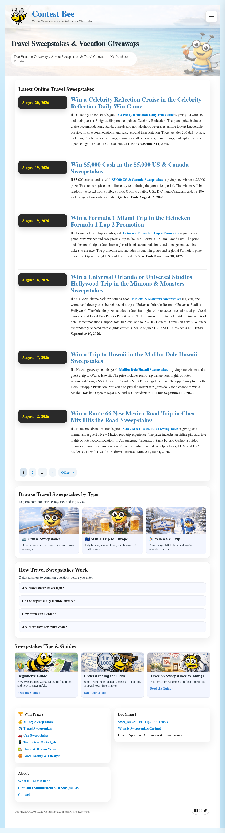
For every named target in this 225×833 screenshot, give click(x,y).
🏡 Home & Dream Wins (37, 748)
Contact (24, 794)
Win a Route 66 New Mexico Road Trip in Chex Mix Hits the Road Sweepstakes (133, 416)
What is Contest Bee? (34, 780)
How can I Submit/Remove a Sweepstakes (48, 787)
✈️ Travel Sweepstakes (35, 728)
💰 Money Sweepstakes (35, 721)
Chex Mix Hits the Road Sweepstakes (150, 428)
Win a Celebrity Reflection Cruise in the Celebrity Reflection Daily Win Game (136, 103)
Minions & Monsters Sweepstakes (156, 298)
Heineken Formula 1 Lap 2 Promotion (151, 232)
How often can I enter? (39, 613)
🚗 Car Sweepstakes (33, 735)
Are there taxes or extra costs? (44, 626)
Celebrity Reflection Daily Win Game (146, 114)
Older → (67, 472)
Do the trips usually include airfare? (48, 600)
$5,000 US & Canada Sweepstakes (137, 179)
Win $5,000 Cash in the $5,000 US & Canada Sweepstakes (130, 168)
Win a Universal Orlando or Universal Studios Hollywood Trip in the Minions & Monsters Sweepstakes (131, 283)
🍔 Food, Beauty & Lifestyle (39, 755)
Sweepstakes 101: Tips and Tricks (143, 721)
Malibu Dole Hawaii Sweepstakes (143, 369)
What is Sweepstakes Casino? (139, 728)
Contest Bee (53, 13)
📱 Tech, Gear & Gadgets (37, 742)
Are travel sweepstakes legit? (43, 587)
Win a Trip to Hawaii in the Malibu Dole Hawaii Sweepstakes (134, 357)
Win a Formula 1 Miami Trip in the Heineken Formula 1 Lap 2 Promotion (130, 221)
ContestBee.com (54, 811)
